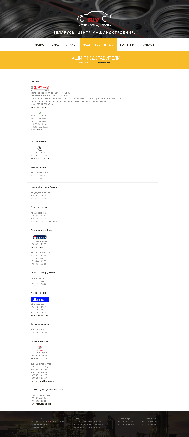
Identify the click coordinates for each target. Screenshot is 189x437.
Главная (39, 44)
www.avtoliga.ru (38, 247)
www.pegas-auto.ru (40, 158)
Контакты (148, 44)
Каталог (71, 44)
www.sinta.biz (37, 129)
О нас (55, 44)
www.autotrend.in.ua (40, 358)
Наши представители (98, 44)
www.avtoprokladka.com (42, 381)
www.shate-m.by (38, 107)
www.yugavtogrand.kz (41, 403)
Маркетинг (127, 44)
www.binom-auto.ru (40, 315)
